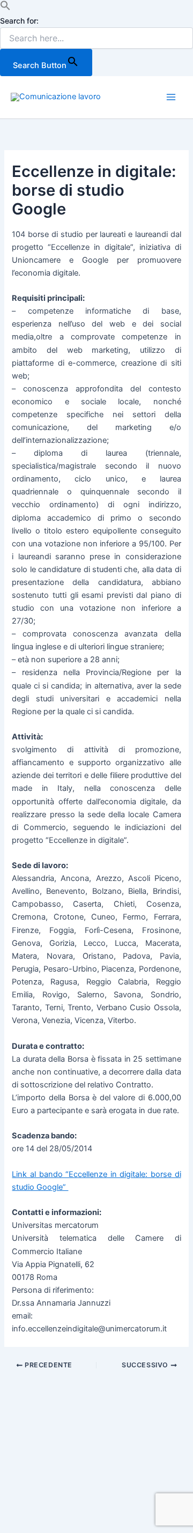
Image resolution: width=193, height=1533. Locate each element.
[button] (5, 8)
